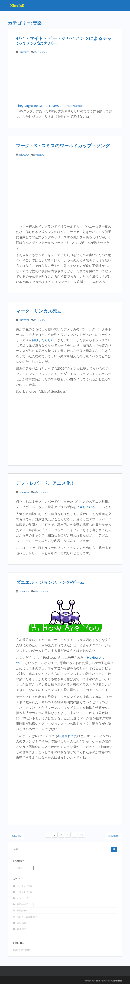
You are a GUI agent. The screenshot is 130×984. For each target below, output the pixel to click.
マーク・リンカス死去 (38, 311)
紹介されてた (67, 736)
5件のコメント (40, 320)
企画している (85, 507)
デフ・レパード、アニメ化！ (45, 483)
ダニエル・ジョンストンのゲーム (50, 582)
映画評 (20, 910)
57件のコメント (41, 492)
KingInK (17, 5)
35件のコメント (41, 591)
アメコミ (21, 885)
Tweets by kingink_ (22, 949)
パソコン (21, 898)
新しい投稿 (17, 835)
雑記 (19, 922)
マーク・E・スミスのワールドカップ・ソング (63, 145)
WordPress (117, 980)
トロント (21, 891)
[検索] (114, 849)
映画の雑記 (22, 904)
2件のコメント (40, 52)
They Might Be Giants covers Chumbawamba (50, 106)
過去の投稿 (113, 835)
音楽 (19, 928)
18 (81, 835)
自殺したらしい (43, 340)
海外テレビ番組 (24, 916)
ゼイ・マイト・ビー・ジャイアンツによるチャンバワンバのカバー (64, 40)
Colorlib (96, 980)
